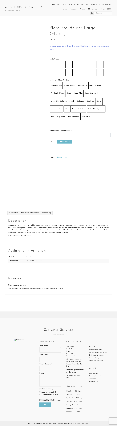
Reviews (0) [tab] (46, 213)
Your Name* (44, 345)
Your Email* (43, 355)
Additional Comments (61, 131)
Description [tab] (13, 213)
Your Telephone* (45, 364)
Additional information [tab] (30, 213)
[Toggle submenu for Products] (65, 4)
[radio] (53, 64)
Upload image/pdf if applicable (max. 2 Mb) (48, 393)
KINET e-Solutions (81, 424)
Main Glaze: (54, 59)
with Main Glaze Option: (59, 80)
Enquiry (42, 373)
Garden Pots (62, 157)
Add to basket (64, 141)
